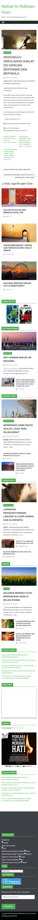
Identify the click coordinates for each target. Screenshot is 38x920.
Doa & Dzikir (7, 52)
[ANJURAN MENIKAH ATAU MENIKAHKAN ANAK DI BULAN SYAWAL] (19, 576)
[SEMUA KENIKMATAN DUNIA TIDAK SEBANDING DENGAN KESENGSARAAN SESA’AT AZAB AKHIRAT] (8, 468)
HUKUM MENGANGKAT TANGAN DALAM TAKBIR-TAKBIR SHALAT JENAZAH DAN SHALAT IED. (10, 153)
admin (15, 77)
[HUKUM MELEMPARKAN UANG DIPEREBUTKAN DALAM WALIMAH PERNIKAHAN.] (8, 625)
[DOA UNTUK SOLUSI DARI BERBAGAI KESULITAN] (19, 190)
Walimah (6, 588)
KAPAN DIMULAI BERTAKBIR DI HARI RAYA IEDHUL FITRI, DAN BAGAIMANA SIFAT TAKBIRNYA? (25, 140)
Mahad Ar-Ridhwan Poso (20, 913)
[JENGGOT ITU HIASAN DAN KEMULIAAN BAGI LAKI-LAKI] (8, 544)
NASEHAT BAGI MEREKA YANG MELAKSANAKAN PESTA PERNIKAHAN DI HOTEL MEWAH (25, 637)
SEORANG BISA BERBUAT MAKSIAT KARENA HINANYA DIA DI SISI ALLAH (17, 454)
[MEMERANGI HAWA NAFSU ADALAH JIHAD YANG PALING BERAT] (19, 408)
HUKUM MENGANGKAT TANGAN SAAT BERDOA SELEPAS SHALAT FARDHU (18, 248)
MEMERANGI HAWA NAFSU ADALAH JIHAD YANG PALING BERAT (18, 429)
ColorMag (5, 916)
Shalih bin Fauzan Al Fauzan (11, 862)
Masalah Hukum (8, 505)
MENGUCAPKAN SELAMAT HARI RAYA (17, 170)
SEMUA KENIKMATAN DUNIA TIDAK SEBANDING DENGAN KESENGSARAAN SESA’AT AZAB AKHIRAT (25, 467)
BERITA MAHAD (7, 353)
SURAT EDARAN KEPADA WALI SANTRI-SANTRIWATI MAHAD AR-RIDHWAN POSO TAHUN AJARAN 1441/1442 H (25, 383)
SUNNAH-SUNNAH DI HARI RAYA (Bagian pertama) (10, 138)
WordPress (13, 916)
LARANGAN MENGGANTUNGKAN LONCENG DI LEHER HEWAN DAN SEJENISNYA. (18, 514)
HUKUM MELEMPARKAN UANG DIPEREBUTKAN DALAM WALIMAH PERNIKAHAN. (25, 623)
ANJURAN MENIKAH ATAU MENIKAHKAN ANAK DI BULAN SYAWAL (17, 596)
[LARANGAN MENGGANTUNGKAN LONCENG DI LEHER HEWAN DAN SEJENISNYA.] (19, 493)
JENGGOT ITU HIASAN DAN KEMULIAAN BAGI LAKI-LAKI (24, 542)
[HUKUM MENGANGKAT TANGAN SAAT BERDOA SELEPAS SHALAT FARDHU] (19, 225)
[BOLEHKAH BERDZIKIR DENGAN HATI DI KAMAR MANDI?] (19, 263)
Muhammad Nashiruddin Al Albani (13, 851)
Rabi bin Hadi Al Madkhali (10, 860)
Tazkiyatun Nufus (8, 420)
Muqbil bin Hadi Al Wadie (10, 857)
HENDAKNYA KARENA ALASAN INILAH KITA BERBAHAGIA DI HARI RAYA (19, 176)
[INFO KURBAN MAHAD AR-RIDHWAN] (19, 341)
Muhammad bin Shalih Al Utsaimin (13, 854)
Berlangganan (8, 906)
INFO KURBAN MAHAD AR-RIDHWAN (17, 359)
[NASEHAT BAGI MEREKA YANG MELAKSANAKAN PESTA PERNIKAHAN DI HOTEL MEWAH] (8, 638)
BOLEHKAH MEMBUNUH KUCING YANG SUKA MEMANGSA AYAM (17, 553)
